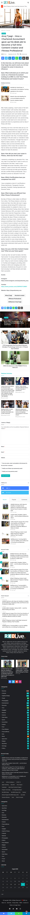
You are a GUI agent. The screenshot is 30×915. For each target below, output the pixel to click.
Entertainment (5, 703)
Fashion (4, 724)
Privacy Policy (15, 902)
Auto (3, 734)
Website (3, 457)
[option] (15, 319)
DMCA (20, 902)
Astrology (4, 745)
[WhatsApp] (16, 58)
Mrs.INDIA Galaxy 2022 (16, 792)
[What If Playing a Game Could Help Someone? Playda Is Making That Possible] (6, 534)
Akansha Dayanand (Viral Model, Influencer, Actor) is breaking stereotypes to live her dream (22, 412)
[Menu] (2, 3)
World (3, 736)
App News (4, 743)
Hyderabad (4, 787)
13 (15, 881)
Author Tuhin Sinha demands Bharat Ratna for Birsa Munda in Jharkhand (22, 388)
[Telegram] (20, 58)
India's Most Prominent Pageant (14, 787)
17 (3, 884)
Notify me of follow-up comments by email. (12, 468)
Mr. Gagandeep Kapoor (17, 789)
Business (4, 690)
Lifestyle (8, 30)
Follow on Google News (15, 905)
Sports (3, 719)
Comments (24, 499)
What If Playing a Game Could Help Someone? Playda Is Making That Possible (19, 533)
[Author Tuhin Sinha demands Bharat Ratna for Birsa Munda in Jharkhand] (22, 381)
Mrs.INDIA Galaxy (5, 792)
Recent (4, 499)
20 (15, 884)
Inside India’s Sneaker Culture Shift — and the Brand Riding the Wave (19, 516)
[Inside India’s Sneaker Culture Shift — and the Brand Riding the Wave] (6, 516)
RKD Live (4, 54)
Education (4, 705)
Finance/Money (5, 731)
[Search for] (28, 3)
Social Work (4, 722)
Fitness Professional (15, 298)
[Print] (27, 58)
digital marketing (5, 784)
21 (19, 884)
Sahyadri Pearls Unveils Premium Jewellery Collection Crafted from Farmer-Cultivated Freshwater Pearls (14, 323)
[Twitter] (6, 58)
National (4, 712)
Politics (3, 748)
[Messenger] (13, 58)
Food (3, 726)
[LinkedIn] (9, 58)
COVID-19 (18, 782)
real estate (23, 794)
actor (3, 782)
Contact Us (25, 902)
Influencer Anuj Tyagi (15, 302)
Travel (3, 698)
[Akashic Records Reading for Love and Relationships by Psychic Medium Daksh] (5, 98)
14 (19, 881)
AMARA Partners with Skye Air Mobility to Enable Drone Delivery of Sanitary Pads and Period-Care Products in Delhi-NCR (19, 507)
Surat (13, 797)
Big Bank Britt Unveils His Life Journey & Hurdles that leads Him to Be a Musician (7, 411)
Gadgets (4, 710)
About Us (4, 902)
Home (3, 30)
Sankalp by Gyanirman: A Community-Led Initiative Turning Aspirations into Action (19, 89)
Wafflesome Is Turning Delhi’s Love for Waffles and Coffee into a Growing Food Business (19, 540)
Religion (4, 741)
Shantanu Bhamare (6, 797)
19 (11, 884)
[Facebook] (2, 58)
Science (4, 715)
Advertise (9, 902)
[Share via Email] (23, 58)
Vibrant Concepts (19, 797)
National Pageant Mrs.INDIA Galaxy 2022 (10, 794)
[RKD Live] (9, 2)
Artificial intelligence (10, 782)
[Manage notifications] (26, 912)
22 (23, 884)
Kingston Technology (6, 789)
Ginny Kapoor (19, 784)
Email (3, 452)
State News (4, 717)
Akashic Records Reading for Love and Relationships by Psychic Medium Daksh (18, 98)
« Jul (2, 894)
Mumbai (24, 792)
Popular (14, 499)
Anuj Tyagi (9, 295)
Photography (5, 700)
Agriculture (4, 738)
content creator (20, 295)
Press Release (5, 729)
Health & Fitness (6, 695)
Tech (3, 707)
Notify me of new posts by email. (10, 471)
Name (3, 446)
